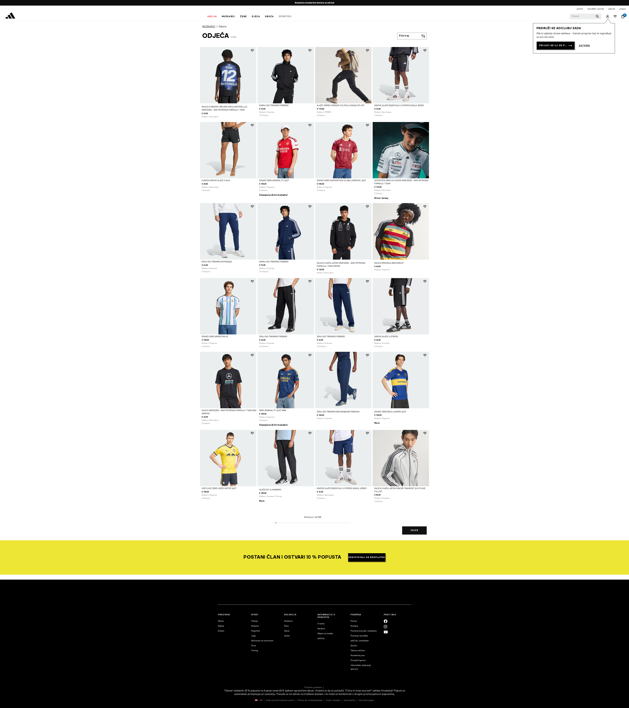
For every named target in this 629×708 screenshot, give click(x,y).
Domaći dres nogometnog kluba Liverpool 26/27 (341, 181)
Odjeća (222, 26)
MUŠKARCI (208, 26)
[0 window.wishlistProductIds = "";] (615, 17)
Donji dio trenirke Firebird (273, 337)
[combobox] (585, 16)
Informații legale (366, 700)
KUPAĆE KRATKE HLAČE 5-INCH (216, 181)
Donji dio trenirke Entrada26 (217, 262)
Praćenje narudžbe (359, 636)
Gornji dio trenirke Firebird (273, 106)
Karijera (321, 629)
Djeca (286, 631)
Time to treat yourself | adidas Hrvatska (368, 690)
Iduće (414, 530)
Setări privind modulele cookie (280, 700)
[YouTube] (386, 632)
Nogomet (255, 631)
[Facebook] (385, 621)
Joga (253, 636)
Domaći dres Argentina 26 (215, 337)
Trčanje (254, 621)
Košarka (255, 626)
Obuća (221, 621)
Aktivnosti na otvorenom (262, 641)
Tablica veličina (358, 651)
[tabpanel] (314, 293)
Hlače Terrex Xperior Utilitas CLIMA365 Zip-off (340, 106)
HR (260, 700)
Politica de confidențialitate (310, 700)
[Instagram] (385, 626)
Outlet (287, 636)
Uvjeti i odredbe (333, 700)
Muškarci (288, 621)
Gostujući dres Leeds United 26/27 (219, 489)
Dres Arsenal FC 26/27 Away (272, 411)
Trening (254, 651)
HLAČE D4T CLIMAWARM (270, 490)
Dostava (354, 626)
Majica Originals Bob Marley (389, 263)
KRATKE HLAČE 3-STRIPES (386, 337)
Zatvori (584, 46)
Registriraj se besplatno (366, 557)
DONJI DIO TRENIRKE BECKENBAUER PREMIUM (338, 412)
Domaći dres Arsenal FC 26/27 (274, 181)
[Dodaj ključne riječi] (597, 16)
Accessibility (349, 700)
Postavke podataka (313, 687)
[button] (212, 16)
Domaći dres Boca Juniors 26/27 (390, 412)
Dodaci (221, 631)
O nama (320, 624)
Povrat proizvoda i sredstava (364, 631)
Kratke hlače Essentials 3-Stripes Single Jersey (399, 106)
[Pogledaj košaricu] (622, 16)
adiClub (320, 638)
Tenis (253, 646)
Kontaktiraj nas (357, 655)
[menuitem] (212, 16)
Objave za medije (325, 633)
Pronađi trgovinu (358, 660)
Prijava (622, 9)
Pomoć (354, 621)
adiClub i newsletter (360, 641)
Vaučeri (354, 646)
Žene (286, 626)
